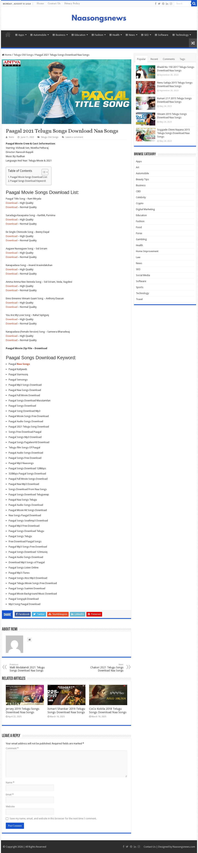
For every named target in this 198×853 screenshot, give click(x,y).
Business (60, 34)
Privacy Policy (72, 3)
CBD (138, 191)
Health (116, 34)
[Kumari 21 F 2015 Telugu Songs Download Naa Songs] (145, 103)
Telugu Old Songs (23, 54)
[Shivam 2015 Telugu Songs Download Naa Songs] (145, 118)
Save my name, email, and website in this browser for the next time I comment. (53, 818)
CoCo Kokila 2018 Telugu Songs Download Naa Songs (107, 710)
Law (138, 257)
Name (10, 782)
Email (10, 794)
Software (163, 34)
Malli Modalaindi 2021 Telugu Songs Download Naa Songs (27, 667)
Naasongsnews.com (184, 846)
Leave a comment (74, 137)
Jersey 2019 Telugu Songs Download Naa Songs (22, 710)
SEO (146, 34)
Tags (182, 59)
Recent (154, 59)
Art (137, 167)
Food (139, 227)
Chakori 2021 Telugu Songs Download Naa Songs (106, 667)
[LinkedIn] (167, 3)
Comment (12, 748)
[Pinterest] (163, 3)
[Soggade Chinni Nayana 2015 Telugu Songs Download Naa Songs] (145, 134)
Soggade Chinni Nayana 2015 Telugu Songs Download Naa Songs (173, 133)
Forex (139, 233)
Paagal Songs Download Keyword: (28, 181)
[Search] (194, 3)
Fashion (99, 34)
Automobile (39, 34)
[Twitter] (159, 3)
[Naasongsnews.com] (99, 18)
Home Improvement (147, 251)
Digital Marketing (145, 209)
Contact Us (54, 3)
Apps (21, 34)
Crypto (139, 203)
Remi (11, 137)
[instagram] (170, 3)
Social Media (143, 275)
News (132, 34)
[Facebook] (155, 3)
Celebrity (141, 197)
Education (80, 34)
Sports (139, 287)
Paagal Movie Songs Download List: (28, 177)
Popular (141, 59)
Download (11, 202)
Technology (182, 34)
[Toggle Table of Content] (43, 172)
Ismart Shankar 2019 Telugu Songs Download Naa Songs (66, 710)
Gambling (141, 239)
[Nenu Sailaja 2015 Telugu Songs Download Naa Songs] (145, 87)
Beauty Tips (142, 179)
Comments (169, 59)
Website (10, 806)
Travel (139, 299)
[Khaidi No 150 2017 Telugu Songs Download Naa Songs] (145, 71)
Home (40, 3)
